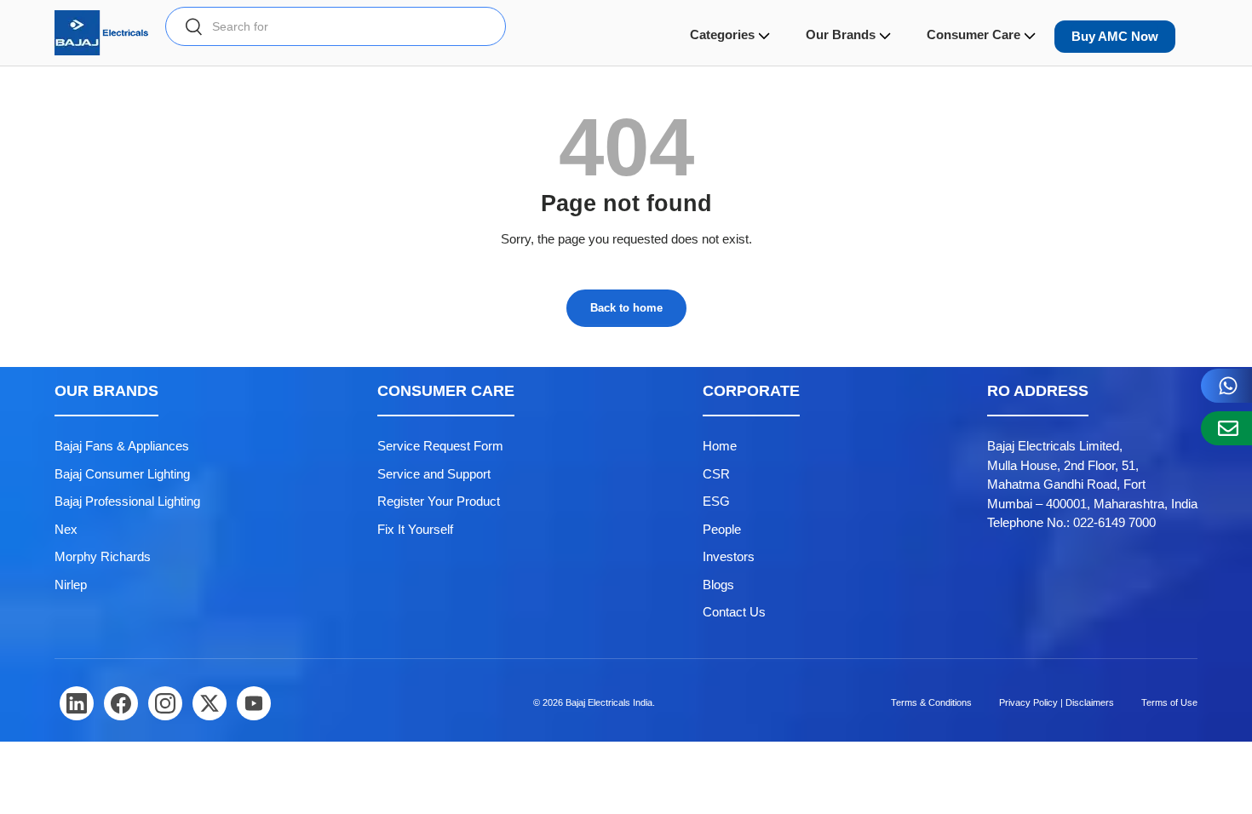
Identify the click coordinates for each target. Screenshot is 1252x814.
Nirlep (71, 584)
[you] (254, 703)
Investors (729, 556)
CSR (716, 474)
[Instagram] (165, 703)
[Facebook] (121, 703)
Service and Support (434, 474)
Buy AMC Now (1114, 36)
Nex (66, 529)
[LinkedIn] (77, 703)
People (722, 529)
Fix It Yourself (415, 529)
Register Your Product (438, 501)
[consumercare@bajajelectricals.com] (1226, 428)
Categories (722, 34)
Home (720, 446)
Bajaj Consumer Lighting (122, 474)
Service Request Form (440, 446)
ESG (716, 501)
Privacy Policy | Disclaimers (1056, 702)
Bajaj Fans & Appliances (122, 446)
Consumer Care (973, 34)
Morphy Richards (103, 556)
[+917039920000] (1226, 385)
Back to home (626, 307)
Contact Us (734, 612)
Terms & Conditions (931, 702)
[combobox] (335, 26)
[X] (209, 703)
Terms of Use (1169, 702)
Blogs (718, 584)
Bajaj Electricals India (609, 702)
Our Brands (841, 34)
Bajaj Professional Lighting (127, 501)
